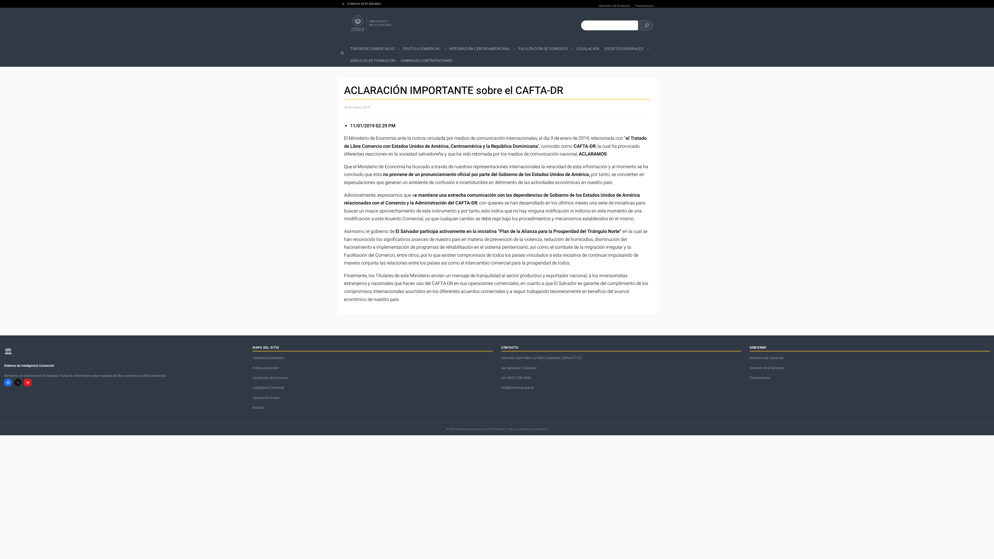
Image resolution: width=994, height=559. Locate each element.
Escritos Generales (624, 49)
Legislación (587, 49)
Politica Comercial (266, 368)
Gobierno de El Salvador (364, 4)
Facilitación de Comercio (543, 49)
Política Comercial (422, 49)
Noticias (258, 407)
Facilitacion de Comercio (270, 378)
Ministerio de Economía (614, 6)
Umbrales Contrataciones (426, 60)
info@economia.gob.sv (517, 387)
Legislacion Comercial (268, 387)
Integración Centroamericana (479, 49)
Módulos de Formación (372, 60)
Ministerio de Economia (766, 358)
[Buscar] (647, 25)
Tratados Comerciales (372, 49)
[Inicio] (342, 53)
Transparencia (644, 6)
